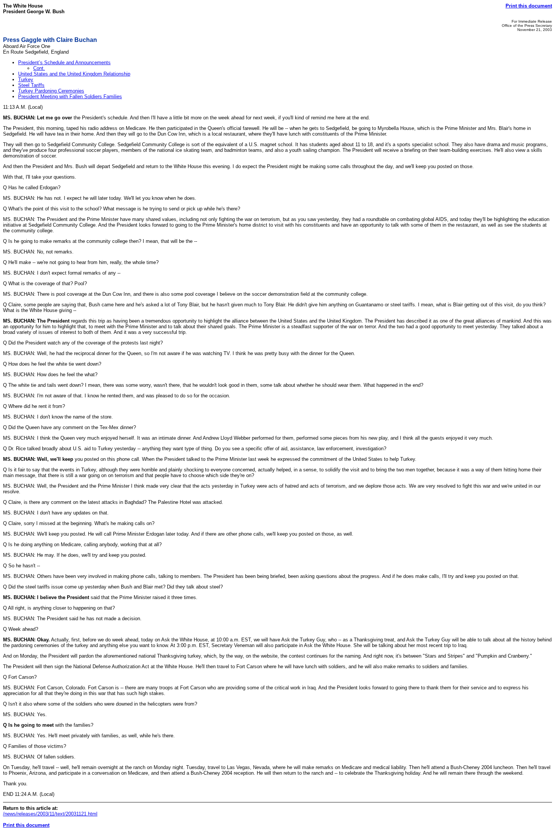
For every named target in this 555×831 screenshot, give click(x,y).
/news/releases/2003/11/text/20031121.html (50, 814)
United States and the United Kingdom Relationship (74, 74)
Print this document (529, 6)
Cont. (39, 68)
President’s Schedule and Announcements (64, 62)
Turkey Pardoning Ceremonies (51, 91)
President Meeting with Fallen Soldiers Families (70, 96)
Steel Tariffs (31, 85)
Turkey (25, 79)
